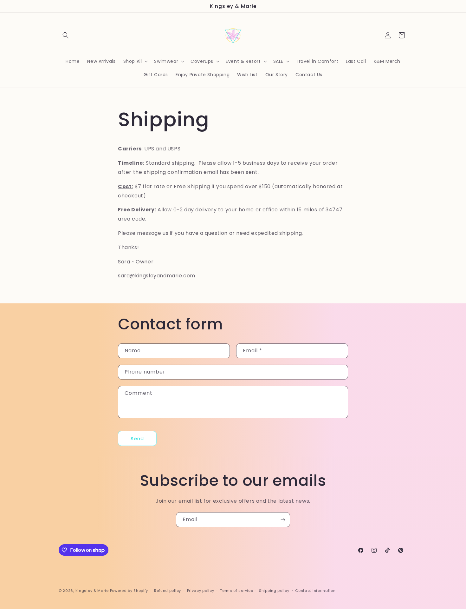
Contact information (315, 590)
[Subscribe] (283, 519)
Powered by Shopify (129, 590)
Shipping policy (274, 590)
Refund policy (167, 590)
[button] (66, 35)
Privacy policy (200, 590)
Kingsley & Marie (92, 590)
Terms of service (236, 590)
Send (137, 438)
